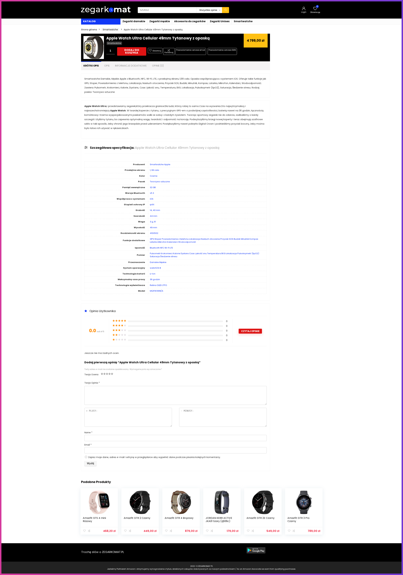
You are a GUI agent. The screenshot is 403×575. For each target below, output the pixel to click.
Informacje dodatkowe (131, 65)
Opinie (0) (158, 65)
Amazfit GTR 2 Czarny (137, 518)
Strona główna (89, 29)
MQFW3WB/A (156, 290)
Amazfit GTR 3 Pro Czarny (298, 519)
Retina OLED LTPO (158, 285)
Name (88, 432)
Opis (107, 65)
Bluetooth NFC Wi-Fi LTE (161, 247)
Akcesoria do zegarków (190, 21)
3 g (151, 221)
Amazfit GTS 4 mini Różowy (94, 519)
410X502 (154, 233)
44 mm (153, 216)
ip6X (152, 204)
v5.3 (152, 193)
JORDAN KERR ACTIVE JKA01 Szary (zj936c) (219, 519)
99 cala (155, 170)
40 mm (156, 210)
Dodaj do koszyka (131, 51)
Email (88, 444)
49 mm (153, 227)
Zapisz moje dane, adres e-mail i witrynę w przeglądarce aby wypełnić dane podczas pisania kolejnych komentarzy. (154, 457)
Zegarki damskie (133, 21)
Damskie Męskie (158, 262)
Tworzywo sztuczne (160, 181)
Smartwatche (243, 21)
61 (155, 221)
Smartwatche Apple (160, 164)
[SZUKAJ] (225, 10)
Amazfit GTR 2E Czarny (261, 518)
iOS (151, 198)
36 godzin (155, 279)
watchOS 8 (155, 267)
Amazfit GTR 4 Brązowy (179, 518)
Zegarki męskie (159, 21)
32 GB (153, 187)
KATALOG (89, 21)
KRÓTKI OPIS (91, 65)
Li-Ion (152, 273)
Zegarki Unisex (220, 21)
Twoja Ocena (91, 374)
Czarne (153, 175)
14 (151, 210)
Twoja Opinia (92, 382)
